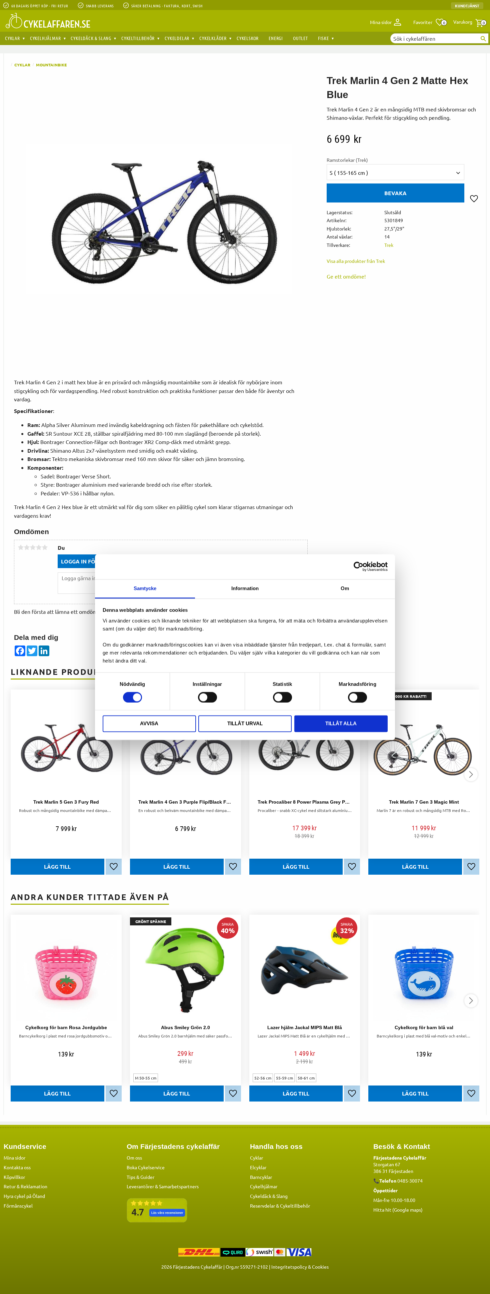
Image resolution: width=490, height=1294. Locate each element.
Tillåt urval (245, 724)
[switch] (207, 697)
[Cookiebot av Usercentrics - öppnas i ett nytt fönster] (358, 566)
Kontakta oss (17, 1167)
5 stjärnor (45, 547)
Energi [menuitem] (276, 38)
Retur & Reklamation (25, 1186)
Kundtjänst (467, 5)
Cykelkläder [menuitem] (213, 38)
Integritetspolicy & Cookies (300, 1267)
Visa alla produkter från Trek (356, 261)
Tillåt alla (341, 724)
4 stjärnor (39, 547)
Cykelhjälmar (263, 1186)
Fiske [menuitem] (323, 38)
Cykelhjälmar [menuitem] (45, 38)
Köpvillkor (14, 1177)
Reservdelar (262, 1206)
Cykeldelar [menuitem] (177, 38)
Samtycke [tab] (145, 588)
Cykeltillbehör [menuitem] (138, 38)
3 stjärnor (33, 547)
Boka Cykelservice (146, 1167)
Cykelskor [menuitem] (248, 38)
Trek (388, 245)
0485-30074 (410, 1181)
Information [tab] (245, 588)
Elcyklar (258, 1167)
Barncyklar (261, 1177)
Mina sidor (14, 1158)
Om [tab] (345, 588)
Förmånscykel (18, 1206)
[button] (429, 22)
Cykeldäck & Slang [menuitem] (91, 38)
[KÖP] (57, 1094)
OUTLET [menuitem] (300, 38)
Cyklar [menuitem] (12, 38)
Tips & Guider (140, 1177)
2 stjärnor (27, 547)
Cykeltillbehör (295, 1206)
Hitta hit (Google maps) (398, 1210)
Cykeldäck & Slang (269, 1196)
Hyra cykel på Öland (24, 1196)
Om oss (134, 1158)
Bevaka (395, 192)
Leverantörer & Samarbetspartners (163, 1186)
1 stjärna (21, 547)
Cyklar (256, 1158)
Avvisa (149, 724)
